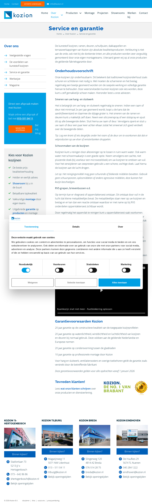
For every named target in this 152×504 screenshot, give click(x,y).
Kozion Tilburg (52, 420)
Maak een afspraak (20, 129)
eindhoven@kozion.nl (134, 472)
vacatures (41, 500)
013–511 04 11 (25, 118)
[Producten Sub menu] (80, 13)
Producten (72, 13)
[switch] (59, 270)
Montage (90, 13)
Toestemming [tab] (31, 226)
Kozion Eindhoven (128, 420)
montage (30, 199)
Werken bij (132, 14)
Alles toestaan (119, 282)
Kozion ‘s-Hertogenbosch (15, 422)
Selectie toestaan (76, 282)
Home (6, 4)
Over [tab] (120, 226)
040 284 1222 (130, 467)
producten (18, 213)
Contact (15, 4)
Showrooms (118, 13)
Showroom (19, 183)
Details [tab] (76, 226)
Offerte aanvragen (32, 4)
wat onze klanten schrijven (76, 388)
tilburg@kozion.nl (57, 472)
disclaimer (26, 500)
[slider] (101, 313)
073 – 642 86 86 (19, 474)
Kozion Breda (88, 420)
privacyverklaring (53, 500)
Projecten (102, 13)
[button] (144, 268)
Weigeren (33, 282)
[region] (101, 290)
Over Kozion (55, 14)
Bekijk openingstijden (22, 483)
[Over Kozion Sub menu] (62, 15)
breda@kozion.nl (94, 472)
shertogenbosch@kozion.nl (25, 478)
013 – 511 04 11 (56, 467)
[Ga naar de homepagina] (18, 14)
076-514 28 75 (93, 467)
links (33, 500)
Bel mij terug (38, 129)
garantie (30, 209)
